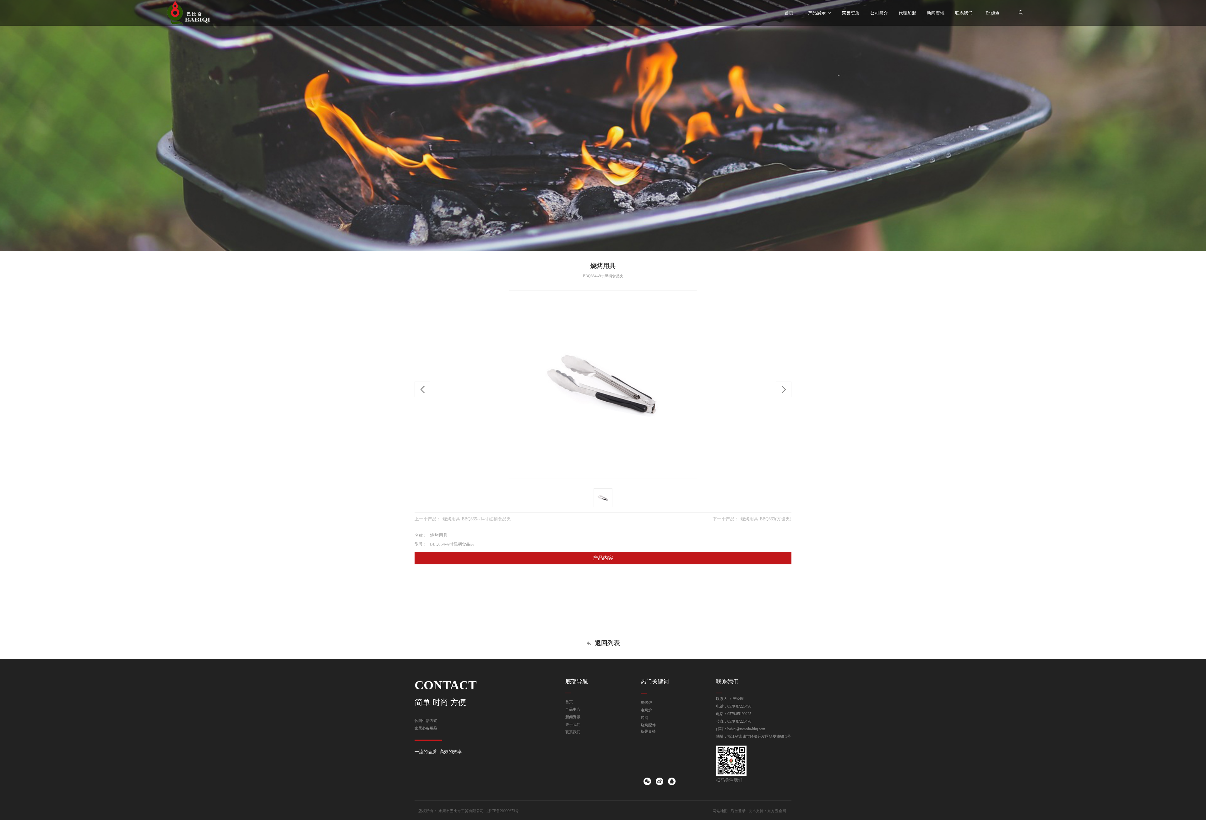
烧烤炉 (646, 702)
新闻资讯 (572, 717)
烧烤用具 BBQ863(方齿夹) (766, 519)
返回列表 (606, 642)
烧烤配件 (648, 725)
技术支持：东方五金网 (767, 811)
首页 (569, 702)
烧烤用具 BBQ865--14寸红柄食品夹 (477, 519)
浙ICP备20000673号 (502, 811)
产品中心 (572, 709)
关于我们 (572, 724)
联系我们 (572, 732)
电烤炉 (646, 710)
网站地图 (720, 811)
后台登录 (738, 811)
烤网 (644, 717)
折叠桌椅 (648, 731)
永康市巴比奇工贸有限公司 (461, 811)
